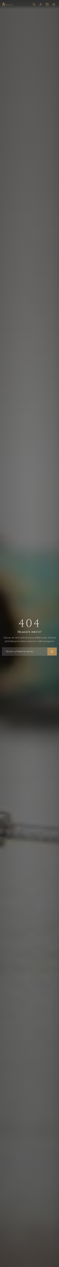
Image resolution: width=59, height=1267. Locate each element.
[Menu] (54, 4)
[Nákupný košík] (47, 4)
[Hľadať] (34, 4)
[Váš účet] (41, 4)
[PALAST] (7, 4)
